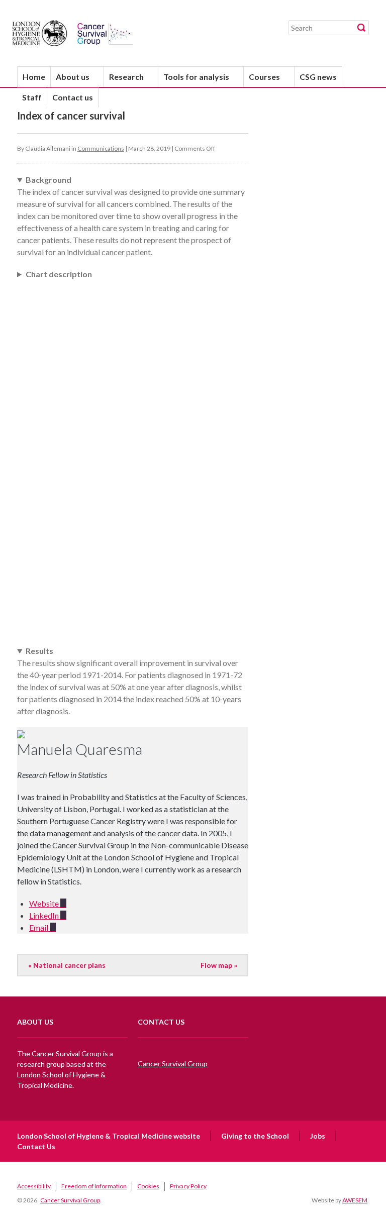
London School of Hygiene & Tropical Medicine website (108, 1136)
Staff (32, 97)
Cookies (148, 1186)
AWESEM (354, 1200)
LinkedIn (44, 915)
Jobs (317, 1136)
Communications (100, 148)
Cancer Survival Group (173, 1063)
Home (34, 76)
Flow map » (219, 965)
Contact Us (36, 1146)
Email (39, 927)
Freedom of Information (94, 1186)
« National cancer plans (67, 965)
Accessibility (34, 1186)
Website (44, 903)
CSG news (318, 76)
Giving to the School (255, 1136)
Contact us (72, 97)
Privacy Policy (188, 1186)
